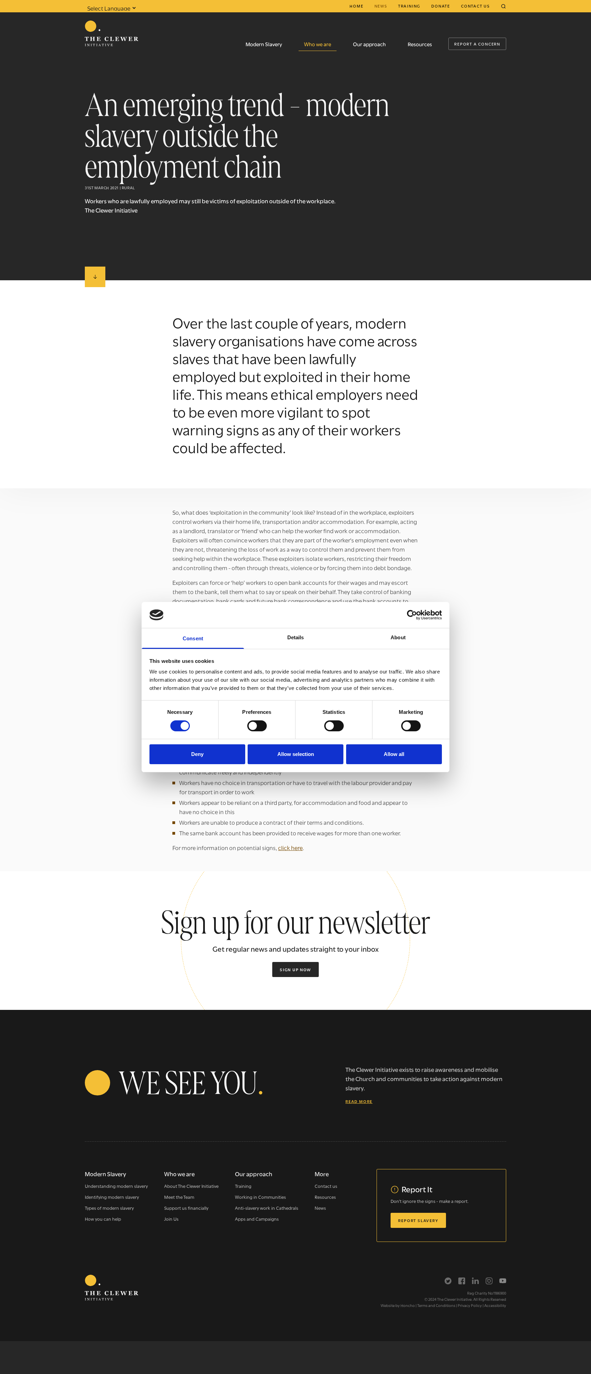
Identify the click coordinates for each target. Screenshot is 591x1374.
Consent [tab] (193, 638)
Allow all (394, 754)
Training (409, 6)
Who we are (317, 44)
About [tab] (398, 637)
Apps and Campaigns (257, 1218)
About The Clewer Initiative (191, 1185)
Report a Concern (477, 44)
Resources (420, 44)
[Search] (503, 6)
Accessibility (495, 1305)
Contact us (475, 6)
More (322, 1173)
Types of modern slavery (109, 1207)
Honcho (407, 1305)
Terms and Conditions (436, 1305)
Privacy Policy (470, 1305)
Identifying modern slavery (112, 1196)
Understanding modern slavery (116, 1185)
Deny (197, 754)
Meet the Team (179, 1196)
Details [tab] (295, 637)
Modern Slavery (264, 44)
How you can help (103, 1218)
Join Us (171, 1218)
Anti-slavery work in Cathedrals (266, 1207)
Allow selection (295, 754)
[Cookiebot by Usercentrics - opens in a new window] (412, 615)
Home (356, 6)
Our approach (369, 44)
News (381, 6)
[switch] (257, 725)
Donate (440, 6)
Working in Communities (260, 1196)
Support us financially (186, 1207)
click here (290, 847)
